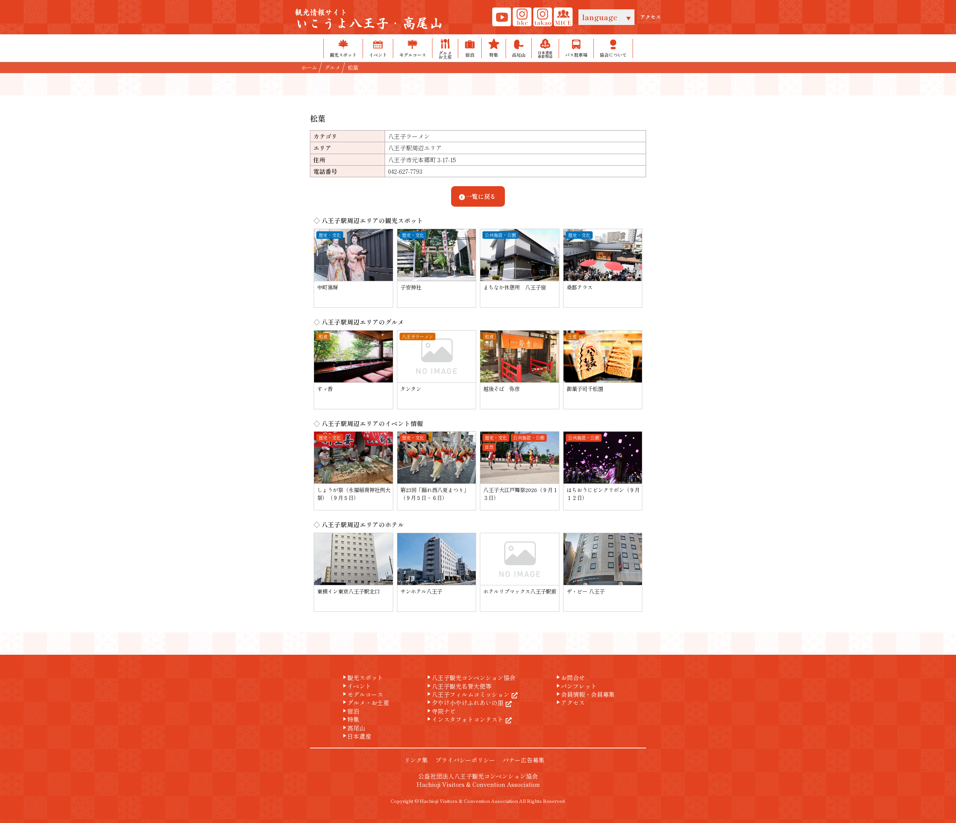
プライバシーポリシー (465, 759)
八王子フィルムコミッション (467, 694)
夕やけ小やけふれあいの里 (464, 702)
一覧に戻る (481, 196)
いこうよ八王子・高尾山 (369, 20)
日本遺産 (356, 736)
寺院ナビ (441, 711)
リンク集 (416, 759)
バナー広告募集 (523, 759)
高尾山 (353, 727)
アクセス (650, 17)
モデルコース (362, 694)
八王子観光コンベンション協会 (470, 677)
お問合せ (570, 677)
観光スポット (362, 677)
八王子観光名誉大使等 (458, 686)
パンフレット (576, 686)
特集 (350, 719)
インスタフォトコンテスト (464, 719)
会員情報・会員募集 (585, 694)
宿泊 (350, 711)
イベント (356, 686)
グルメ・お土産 (365, 702)
